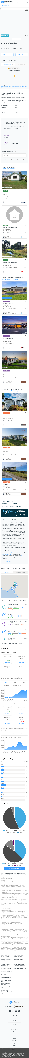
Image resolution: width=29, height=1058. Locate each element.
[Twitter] (13, 1011)
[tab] (5, 682)
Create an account (15, 1027)
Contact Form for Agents (14, 1029)
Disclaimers (14, 1045)
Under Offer (5, 367)
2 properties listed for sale (16, 552)
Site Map (14, 1020)
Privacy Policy (7, 1056)
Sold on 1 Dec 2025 (7, 222)
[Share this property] (25, 35)
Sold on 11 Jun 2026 (7, 187)
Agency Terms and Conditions (14, 1034)
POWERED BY (8, 1006)
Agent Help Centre (14, 1031)
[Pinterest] (19, 1011)
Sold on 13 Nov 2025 (7, 256)
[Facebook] (10, 1011)
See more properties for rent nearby (10, 390)
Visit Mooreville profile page (14, 868)
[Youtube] (16, 1011)
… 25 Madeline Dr (5, 5)
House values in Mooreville (7, 971)
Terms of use (14, 1040)
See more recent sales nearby (8, 168)
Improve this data (4, 50)
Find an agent (14, 1018)
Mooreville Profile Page (7, 561)
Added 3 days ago (7, 298)
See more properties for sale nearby (10, 279)
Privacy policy (14, 1043)
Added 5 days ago (7, 479)
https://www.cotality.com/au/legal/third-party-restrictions (12, 925)
